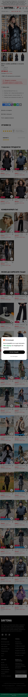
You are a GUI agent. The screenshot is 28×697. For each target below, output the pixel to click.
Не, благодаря (14, 356)
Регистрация (13, 352)
